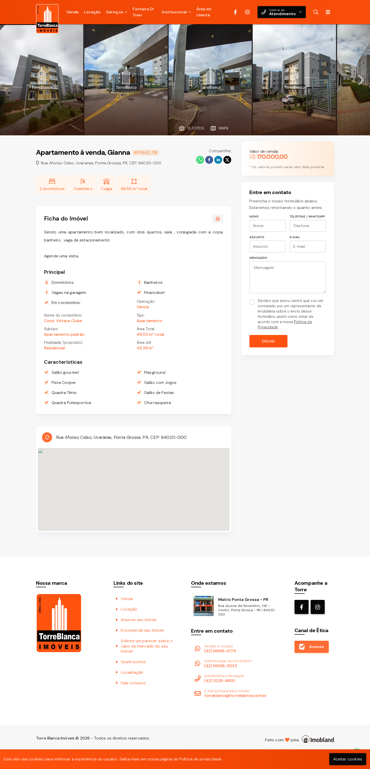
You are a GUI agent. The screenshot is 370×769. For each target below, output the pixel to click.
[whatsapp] (200, 160)
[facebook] (209, 160)
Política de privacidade (200, 759)
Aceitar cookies (347, 759)
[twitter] (227, 160)
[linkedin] (218, 160)
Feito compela (283, 740)
